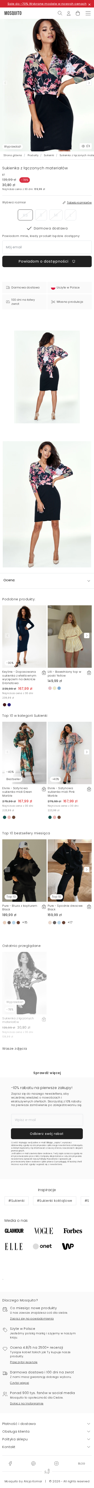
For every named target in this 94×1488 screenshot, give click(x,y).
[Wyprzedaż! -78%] (24, 983)
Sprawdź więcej (47, 1073)
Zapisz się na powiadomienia (32, 1318)
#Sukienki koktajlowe (54, 1200)
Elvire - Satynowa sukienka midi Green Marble (17, 792)
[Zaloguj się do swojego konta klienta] (68, 13)
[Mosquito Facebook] (10, 1463)
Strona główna (13, 155)
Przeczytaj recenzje (24, 1362)
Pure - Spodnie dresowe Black (65, 908)
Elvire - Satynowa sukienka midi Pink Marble (61, 792)
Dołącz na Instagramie (27, 1403)
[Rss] (81, 1463)
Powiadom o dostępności (44, 261)
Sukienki (49, 155)
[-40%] (70, 752)
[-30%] (24, 636)
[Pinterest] (33, 1463)
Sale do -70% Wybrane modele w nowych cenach (47, 4)
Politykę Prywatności (48, 1159)
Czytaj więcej (19, 1383)
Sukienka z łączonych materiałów (18, 1020)
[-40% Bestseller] (24, 752)
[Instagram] (56, 1463)
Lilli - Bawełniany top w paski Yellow (64, 673)
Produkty (33, 155)
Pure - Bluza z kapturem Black (19, 908)
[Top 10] (24, 870)
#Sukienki (16, 1200)
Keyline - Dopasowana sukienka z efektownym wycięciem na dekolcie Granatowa (19, 677)
